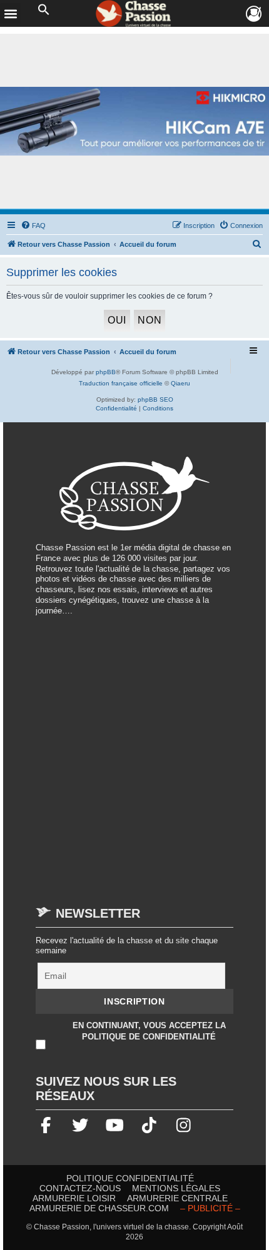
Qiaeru (180, 383)
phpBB (106, 372)
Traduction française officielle (121, 383)
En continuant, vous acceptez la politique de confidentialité (149, 1031)
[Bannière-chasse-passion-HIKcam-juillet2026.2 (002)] (134, 121)
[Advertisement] (134, 755)
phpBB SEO (155, 399)
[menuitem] (33, 225)
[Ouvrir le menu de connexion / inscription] (254, 14)
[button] (44, 10)
